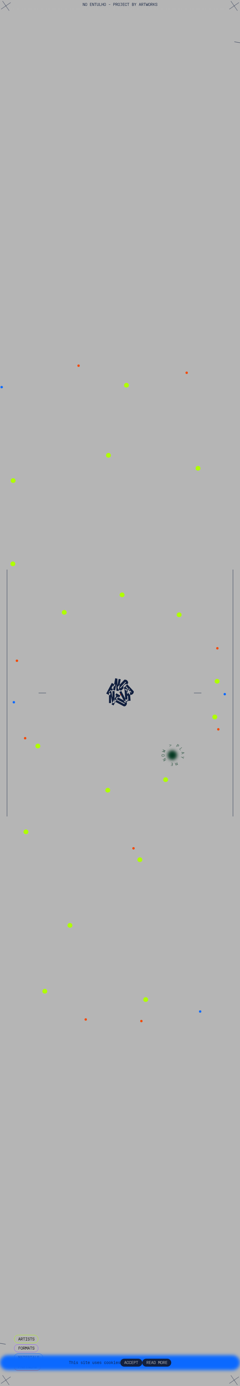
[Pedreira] (71, 1097)
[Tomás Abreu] (99, 1122)
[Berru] (124, 1256)
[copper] (105, 747)
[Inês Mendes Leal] (213, 1012)
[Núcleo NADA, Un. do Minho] (53, 1284)
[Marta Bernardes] (194, 388)
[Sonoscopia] (18, 159)
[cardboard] (20, 504)
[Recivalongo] (142, 1021)
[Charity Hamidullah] (157, 906)
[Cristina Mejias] (34, 1212)
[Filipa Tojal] (198, 895)
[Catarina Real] (164, 1199)
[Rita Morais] (26, 255)
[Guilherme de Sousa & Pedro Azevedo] (80, 765)
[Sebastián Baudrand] (62, 883)
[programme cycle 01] (138, 239)
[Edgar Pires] (172, 131)
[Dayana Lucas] (153, 399)
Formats (26, 1348)
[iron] (55, 1065)
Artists (26, 1339)
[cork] (12, 1162)
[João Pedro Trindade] (37, 687)
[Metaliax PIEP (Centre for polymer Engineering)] (103, 851)
